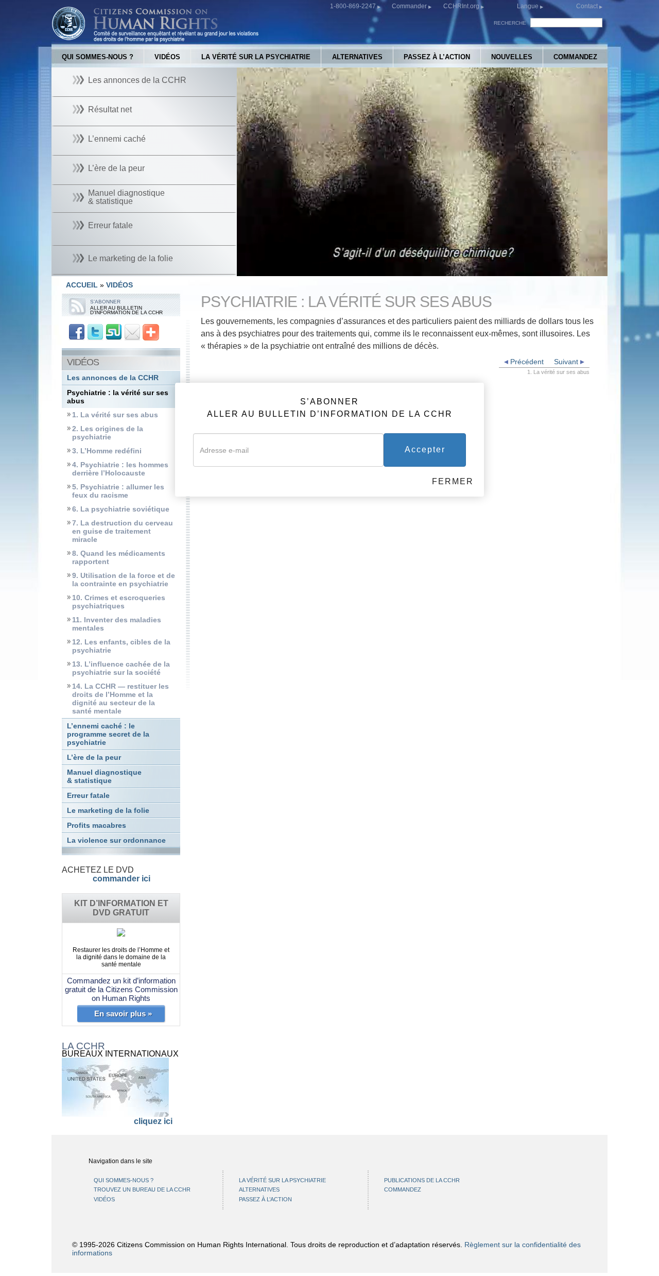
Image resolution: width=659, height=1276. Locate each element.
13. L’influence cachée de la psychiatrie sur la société (121, 668)
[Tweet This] (95, 331)
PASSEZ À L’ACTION (437, 57)
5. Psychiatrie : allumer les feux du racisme (118, 491)
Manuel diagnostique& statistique (104, 777)
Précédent (526, 362)
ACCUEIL (82, 285)
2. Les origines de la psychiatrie (107, 433)
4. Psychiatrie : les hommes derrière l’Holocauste (120, 469)
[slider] (421, 268)
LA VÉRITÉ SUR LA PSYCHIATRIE (255, 57)
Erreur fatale (88, 795)
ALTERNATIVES (357, 57)
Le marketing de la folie (108, 810)
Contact (587, 6)
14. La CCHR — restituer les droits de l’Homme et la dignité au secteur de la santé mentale (120, 699)
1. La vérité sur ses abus (115, 415)
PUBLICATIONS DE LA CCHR (422, 1180)
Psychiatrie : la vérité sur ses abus (117, 397)
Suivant (567, 362)
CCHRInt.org (462, 6)
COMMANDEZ (575, 57)
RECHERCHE (510, 23)
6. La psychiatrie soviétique (120, 509)
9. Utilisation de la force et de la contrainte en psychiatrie (123, 580)
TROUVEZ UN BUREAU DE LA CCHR (142, 1189)
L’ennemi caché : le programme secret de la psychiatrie (108, 734)
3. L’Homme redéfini (107, 451)
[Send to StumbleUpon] (114, 331)
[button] (267, 268)
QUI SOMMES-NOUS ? (97, 57)
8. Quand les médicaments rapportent (118, 558)
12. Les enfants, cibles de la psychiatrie (121, 646)
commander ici (121, 878)
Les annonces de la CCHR (113, 378)
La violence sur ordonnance (116, 840)
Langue (528, 6)
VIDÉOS (167, 57)
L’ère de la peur (94, 757)
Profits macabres (96, 825)
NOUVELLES (511, 57)
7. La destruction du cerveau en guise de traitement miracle (122, 531)
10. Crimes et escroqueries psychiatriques (118, 602)
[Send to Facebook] (76, 331)
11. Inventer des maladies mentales (116, 624)
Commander (410, 6)
